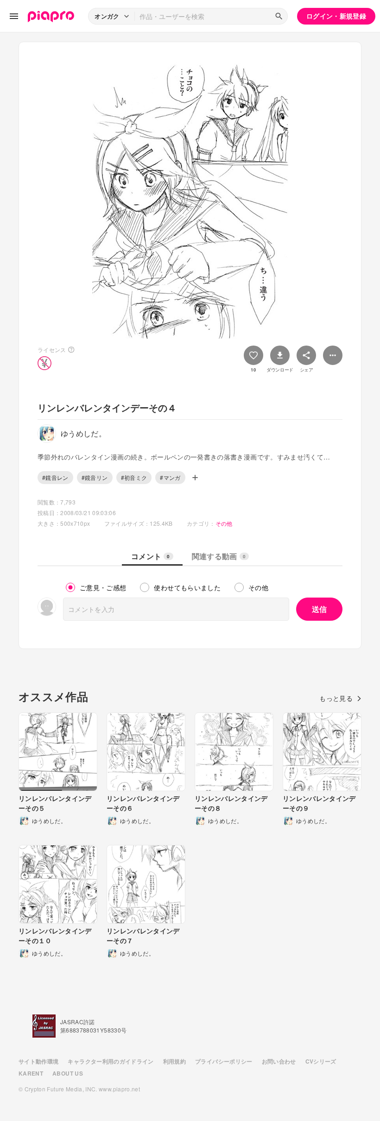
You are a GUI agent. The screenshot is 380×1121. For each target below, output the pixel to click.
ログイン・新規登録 (336, 15)
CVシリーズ (320, 1061)
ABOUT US (67, 1073)
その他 (224, 523)
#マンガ (170, 477)
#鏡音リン (95, 477)
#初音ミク (134, 477)
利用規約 (174, 1061)
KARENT (31, 1073)
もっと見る (336, 698)
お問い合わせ (279, 1061)
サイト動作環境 (38, 1061)
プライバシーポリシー (224, 1061)
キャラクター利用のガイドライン (110, 1061)
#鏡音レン (55, 477)
